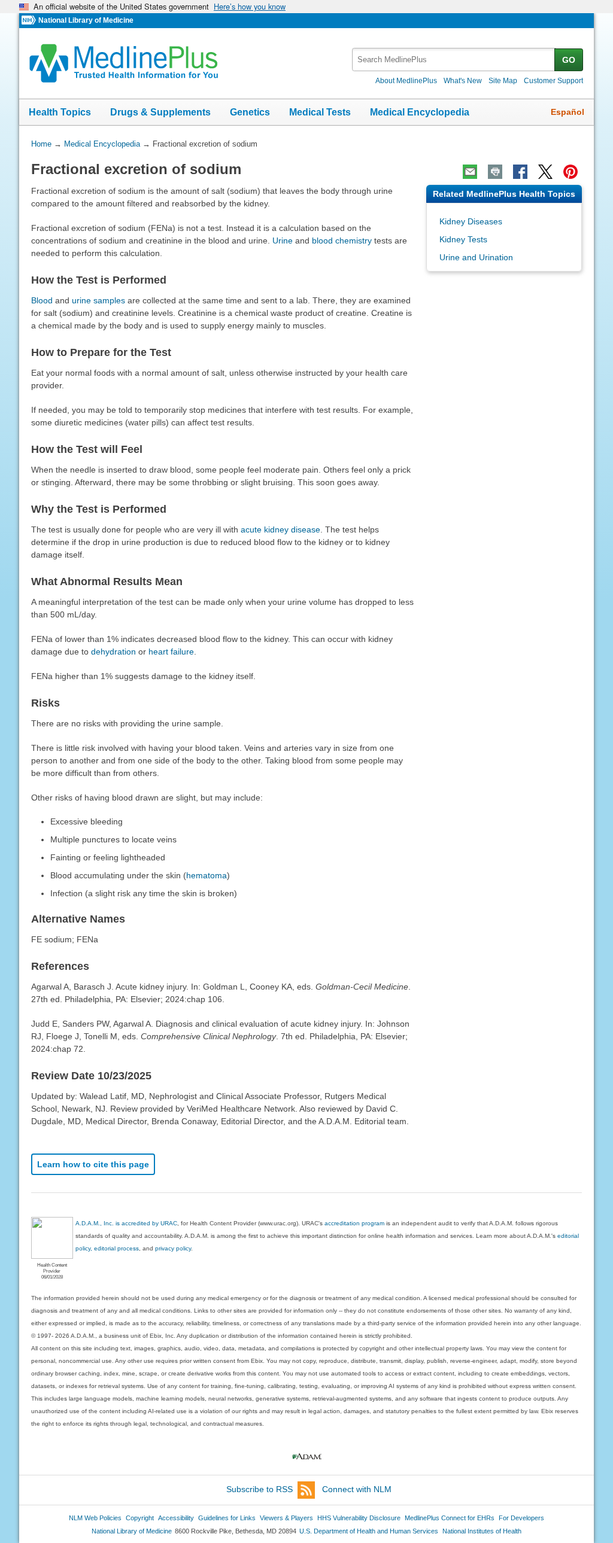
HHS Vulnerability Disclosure (358, 1517)
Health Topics (60, 112)
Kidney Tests (463, 239)
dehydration (113, 651)
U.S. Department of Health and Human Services (368, 1531)
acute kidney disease (280, 529)
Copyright (140, 1517)
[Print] (495, 171)
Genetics (250, 112)
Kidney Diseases (470, 221)
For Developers (521, 1517)
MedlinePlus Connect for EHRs (449, 1517)
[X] (545, 171)
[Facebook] (520, 171)
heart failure (171, 651)
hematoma (206, 875)
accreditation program (354, 1223)
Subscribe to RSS (259, 1489)
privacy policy (173, 1248)
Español (567, 112)
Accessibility (176, 1517)
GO (568, 60)
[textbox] (454, 59)
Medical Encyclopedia (419, 112)
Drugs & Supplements (160, 112)
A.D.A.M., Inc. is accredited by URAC (126, 1223)
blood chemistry (342, 240)
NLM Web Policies (95, 1517)
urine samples (98, 300)
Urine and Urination (476, 257)
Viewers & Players (286, 1517)
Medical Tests (320, 112)
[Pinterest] (570, 171)
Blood (42, 300)
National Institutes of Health (481, 1531)
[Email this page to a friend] (470, 171)
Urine (282, 240)
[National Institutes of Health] (30, 20)
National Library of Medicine (85, 20)
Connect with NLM (357, 1489)
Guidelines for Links (227, 1517)
